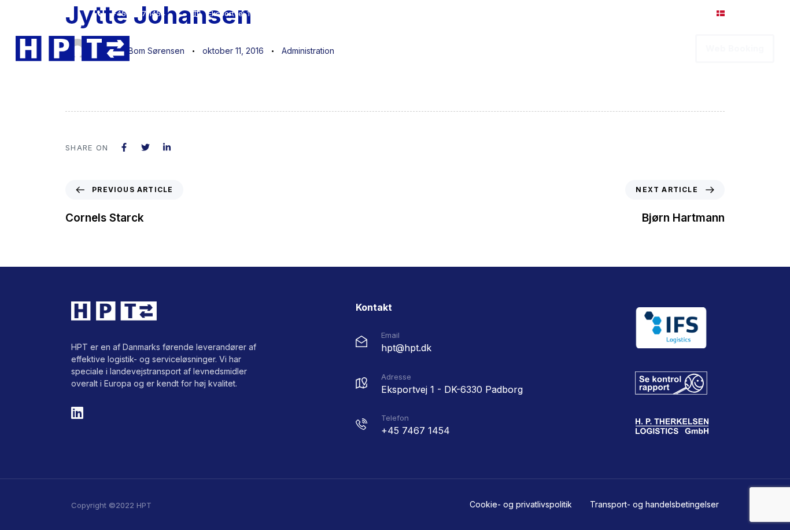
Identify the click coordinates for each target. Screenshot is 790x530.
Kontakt (656, 48)
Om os (492, 48)
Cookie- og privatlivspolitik (521, 504)
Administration (308, 51)
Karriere (602, 48)
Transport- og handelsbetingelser (654, 504)
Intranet (672, 13)
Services (545, 48)
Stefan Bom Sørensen (142, 51)
